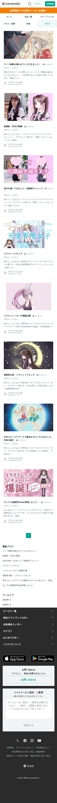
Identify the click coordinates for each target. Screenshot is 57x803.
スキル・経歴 (9, 23)
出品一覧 (28, 16)
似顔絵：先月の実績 (11, 555)
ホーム (9, 16)
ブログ (47, 23)
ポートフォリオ (47, 16)
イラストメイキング (11, 565)
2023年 (6, 599)
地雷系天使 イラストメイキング (17, 575)
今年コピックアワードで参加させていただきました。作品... (28, 580)
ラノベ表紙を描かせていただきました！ (20, 550)
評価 (28, 23)
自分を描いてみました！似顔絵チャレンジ (21, 560)
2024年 (6, 604)
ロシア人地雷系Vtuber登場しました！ (19, 585)
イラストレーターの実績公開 (15, 570)
